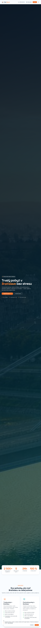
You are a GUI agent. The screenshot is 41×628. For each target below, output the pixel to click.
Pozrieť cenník (18, 293)
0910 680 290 (22, 2)
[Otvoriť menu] (38, 2)
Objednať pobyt (6, 293)
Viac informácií (10, 622)
